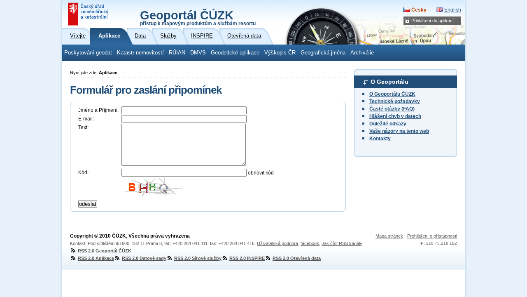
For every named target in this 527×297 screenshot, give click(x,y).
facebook (310, 243)
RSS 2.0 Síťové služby (198, 258)
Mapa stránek (389, 235)
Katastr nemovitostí (140, 53)
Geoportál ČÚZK (198, 17)
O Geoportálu (389, 81)
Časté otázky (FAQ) (392, 109)
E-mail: (86, 119)
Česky (419, 10)
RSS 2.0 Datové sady (144, 258)
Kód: (83, 172)
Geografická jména (323, 53)
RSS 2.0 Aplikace (96, 258)
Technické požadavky (394, 101)
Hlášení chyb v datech (395, 116)
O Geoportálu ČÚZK (392, 94)
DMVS (198, 53)
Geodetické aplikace (235, 53)
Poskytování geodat (88, 53)
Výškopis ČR (280, 53)
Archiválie (362, 53)
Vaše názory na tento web (399, 131)
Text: (83, 127)
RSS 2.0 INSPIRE (247, 258)
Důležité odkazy (387, 124)
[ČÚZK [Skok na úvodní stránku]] (89, 14)
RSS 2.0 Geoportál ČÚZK (104, 250)
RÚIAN (177, 53)
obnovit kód (261, 173)
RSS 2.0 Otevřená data (297, 258)
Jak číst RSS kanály (342, 243)
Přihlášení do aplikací (432, 20)
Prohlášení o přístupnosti (432, 235)
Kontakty (380, 138)
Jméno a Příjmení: (98, 110)
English (452, 10)
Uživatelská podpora (277, 243)
